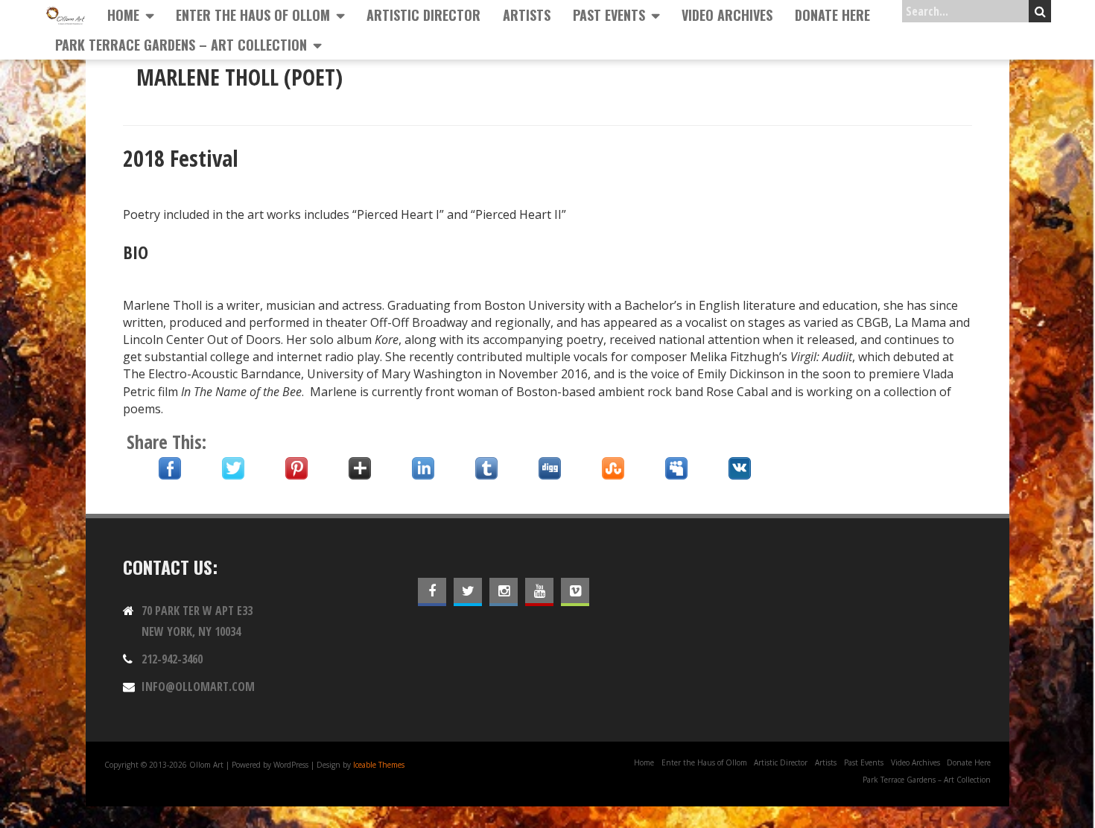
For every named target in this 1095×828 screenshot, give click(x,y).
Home (123, 15)
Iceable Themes (378, 764)
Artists (526, 15)
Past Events (609, 15)
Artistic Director (423, 15)
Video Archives (727, 15)
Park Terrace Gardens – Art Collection (181, 44)
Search (1040, 11)
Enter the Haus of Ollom (253, 15)
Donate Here (832, 15)
